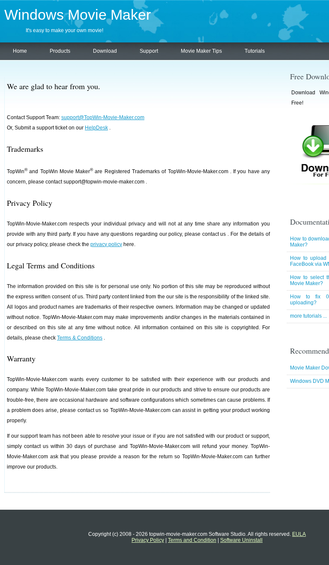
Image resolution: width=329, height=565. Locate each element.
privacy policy (106, 244)
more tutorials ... (308, 316)
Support (149, 51)
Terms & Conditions (79, 338)
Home (20, 51)
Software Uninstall (241, 540)
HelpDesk (96, 128)
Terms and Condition (192, 540)
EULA (299, 534)
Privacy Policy (148, 540)
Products (60, 51)
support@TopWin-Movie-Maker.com (102, 117)
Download (105, 51)
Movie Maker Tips (201, 51)
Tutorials (255, 51)
